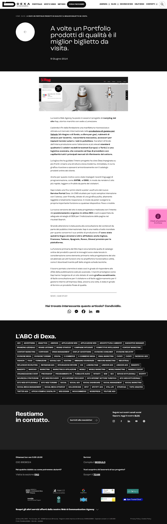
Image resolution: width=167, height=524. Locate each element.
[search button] (162, 4)
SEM (105, 374)
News (53, 296)
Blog (23, 16)
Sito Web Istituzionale (27, 383)
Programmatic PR (64, 374)
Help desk (139, 4)
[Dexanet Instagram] (114, 421)
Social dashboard (91, 383)
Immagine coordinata (84, 361)
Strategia (121, 387)
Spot (86, 387)
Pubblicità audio (82, 374)
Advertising (29, 343)
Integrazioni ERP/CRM (67, 365)
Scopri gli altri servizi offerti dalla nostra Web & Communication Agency (55, 510)
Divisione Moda (24, 356)
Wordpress (95, 391)
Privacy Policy (135, 519)
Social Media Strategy (55, 387)
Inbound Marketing (106, 361)
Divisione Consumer (103, 352)
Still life (110, 387)
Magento (135, 365)
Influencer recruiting (27, 365)
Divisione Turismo (42, 356)
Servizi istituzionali (126, 374)
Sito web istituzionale (130, 378)
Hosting (67, 361)
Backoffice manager (134, 343)
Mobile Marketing (97, 370)
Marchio (33, 370)
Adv (19, 343)
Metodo (61, 4)
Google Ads (55, 361)
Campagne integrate (83, 348)
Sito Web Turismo (49, 383)
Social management (112, 383)
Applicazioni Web (69, 343)
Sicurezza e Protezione (28, 378)
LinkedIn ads (122, 365)
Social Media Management (29, 387)
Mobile (82, 370)
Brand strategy (63, 348)
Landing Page (92, 365)
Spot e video (50, 4)
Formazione (41, 361)
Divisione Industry (125, 352)
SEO (112, 374)
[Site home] (16, 4)
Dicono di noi (126, 4)
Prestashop (46, 374)
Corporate (44, 352)
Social (63, 383)
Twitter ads (22, 391)
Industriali (124, 361)
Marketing (45, 370)
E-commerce (69, 356)
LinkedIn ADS (107, 365)
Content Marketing (131, 348)
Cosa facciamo (76, 4)
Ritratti (96, 374)
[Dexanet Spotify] (144, 421)
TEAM (96, 474)
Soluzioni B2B (74, 387)
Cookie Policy (146, 519)
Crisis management (61, 352)
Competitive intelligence (107, 348)
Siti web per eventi (50, 378)
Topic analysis (136, 387)
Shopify (142, 374)
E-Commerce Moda (86, 356)
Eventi (120, 356)
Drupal (57, 356)
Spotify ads (97, 387)
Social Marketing (133, 383)
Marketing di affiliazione (64, 370)
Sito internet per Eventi (73, 378)
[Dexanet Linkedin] (129, 421)
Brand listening (46, 348)
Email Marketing (106, 356)
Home (18, 16)
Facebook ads (141, 356)
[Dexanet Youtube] (136, 421)
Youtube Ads (109, 391)
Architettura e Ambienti (111, 343)
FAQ (36, 474)
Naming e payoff (135, 370)
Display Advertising (82, 352)
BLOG (137, 416)
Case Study (62, 296)
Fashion (20, 361)
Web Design (64, 391)
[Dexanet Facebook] (121, 421)
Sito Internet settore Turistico (102, 378)
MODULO (100, 462)
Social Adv (75, 383)
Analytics (42, 343)
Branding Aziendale (26, 348)
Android (54, 343)
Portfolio (37, 4)
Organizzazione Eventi (27, 374)
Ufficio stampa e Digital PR (43, 391)
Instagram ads (47, 365)
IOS (81, 365)
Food (30, 361)
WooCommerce (79, 391)
